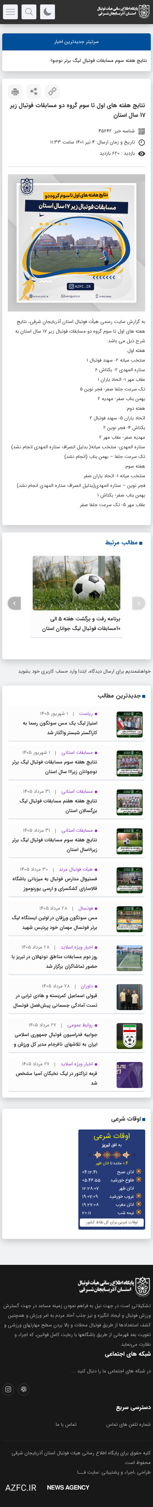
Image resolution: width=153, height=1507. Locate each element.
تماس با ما (66, 1424)
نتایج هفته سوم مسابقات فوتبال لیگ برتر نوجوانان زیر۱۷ (89, 61)
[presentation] (138, 603)
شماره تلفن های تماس (128, 1424)
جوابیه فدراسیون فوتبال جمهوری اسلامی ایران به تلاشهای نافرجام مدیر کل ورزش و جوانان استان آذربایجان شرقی (55, 1044)
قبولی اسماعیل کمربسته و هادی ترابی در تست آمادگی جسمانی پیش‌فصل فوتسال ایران (55, 1005)
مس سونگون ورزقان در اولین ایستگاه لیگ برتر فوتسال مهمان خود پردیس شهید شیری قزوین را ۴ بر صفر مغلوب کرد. (54, 927)
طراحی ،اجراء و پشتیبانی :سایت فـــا (114, 1472)
